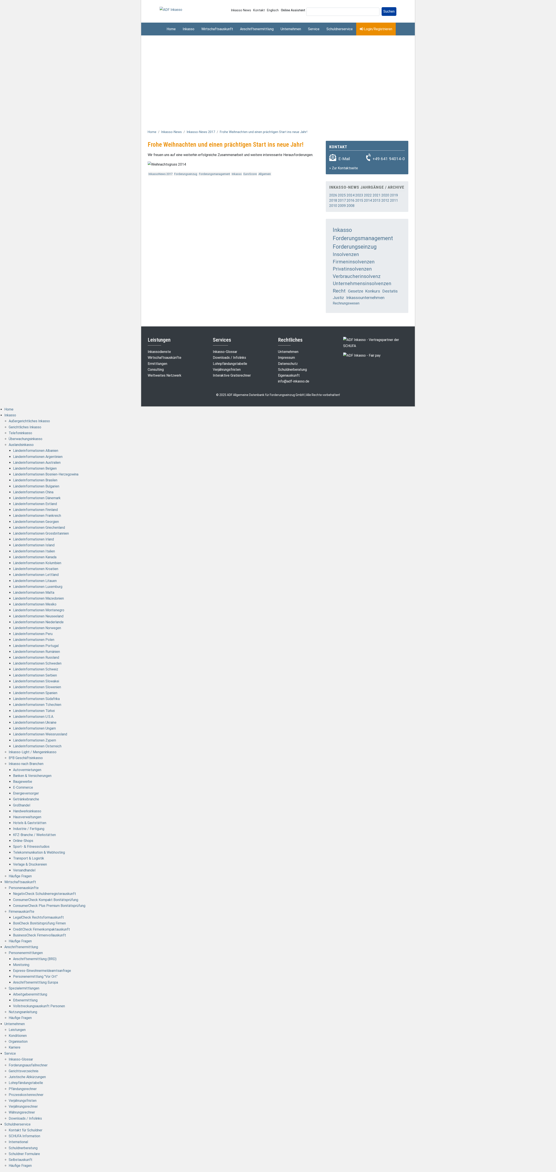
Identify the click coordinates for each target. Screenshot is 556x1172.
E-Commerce (23, 787)
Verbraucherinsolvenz (357, 276)
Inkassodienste (159, 352)
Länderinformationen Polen (33, 640)
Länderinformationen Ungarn (34, 728)
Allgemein (264, 174)
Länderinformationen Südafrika (36, 699)
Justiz (338, 297)
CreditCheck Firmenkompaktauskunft (41, 929)
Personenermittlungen (26, 953)
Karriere (14, 1047)
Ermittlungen (157, 364)
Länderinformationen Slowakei (36, 681)
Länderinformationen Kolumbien (37, 563)
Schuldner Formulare (24, 1154)
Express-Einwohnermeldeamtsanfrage (42, 971)
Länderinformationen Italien (34, 551)
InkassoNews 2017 (160, 174)
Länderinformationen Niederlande (38, 622)
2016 (350, 200)
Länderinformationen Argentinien (38, 457)
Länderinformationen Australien (37, 462)
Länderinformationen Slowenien (37, 687)
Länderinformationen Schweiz (35, 669)
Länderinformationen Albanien (35, 451)
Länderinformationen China (33, 492)
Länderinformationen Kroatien (35, 569)
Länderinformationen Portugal (36, 646)
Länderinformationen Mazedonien (38, 598)
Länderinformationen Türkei (34, 711)
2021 (377, 195)
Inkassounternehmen (365, 297)
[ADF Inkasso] (171, 9)
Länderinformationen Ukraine (34, 722)
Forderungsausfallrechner (28, 1065)
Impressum (286, 358)
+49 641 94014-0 (388, 158)
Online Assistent (293, 10)
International (18, 1142)
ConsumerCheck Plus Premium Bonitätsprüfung (49, 906)
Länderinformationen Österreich (37, 746)
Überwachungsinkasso (25, 439)
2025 (342, 195)
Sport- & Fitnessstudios (31, 847)
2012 (385, 200)
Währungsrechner (22, 1112)
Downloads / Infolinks (229, 358)
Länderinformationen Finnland (35, 510)
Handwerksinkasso (27, 811)
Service (313, 29)
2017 (342, 200)
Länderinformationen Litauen (35, 581)
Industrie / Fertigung (28, 829)
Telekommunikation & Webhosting (39, 852)
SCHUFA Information (24, 1136)
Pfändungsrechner (23, 1089)
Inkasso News (241, 10)
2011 (394, 200)
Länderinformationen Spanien (35, 693)
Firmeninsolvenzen (354, 261)
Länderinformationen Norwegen (37, 628)
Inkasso (188, 29)
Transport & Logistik (28, 858)
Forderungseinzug (185, 174)
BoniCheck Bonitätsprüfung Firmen (39, 923)
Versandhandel (24, 870)
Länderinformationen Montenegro (38, 610)
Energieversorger (26, 793)
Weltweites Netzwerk (164, 375)
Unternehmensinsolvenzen (362, 283)
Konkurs (372, 291)
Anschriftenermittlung (257, 29)
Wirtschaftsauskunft (217, 29)
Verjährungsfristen (227, 369)
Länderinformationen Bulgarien (36, 486)
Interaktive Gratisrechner (232, 375)
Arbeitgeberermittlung (30, 994)
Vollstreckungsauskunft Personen (39, 1006)
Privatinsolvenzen (352, 269)
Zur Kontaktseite (345, 168)
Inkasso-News (171, 132)
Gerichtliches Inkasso (25, 427)
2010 (333, 206)
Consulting (156, 369)
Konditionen (18, 1036)
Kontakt (259, 10)
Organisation (18, 1041)
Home (171, 29)
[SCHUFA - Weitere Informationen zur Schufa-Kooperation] (375, 343)
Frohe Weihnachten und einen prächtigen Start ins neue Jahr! (263, 132)
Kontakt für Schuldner (25, 1130)
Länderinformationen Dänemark (37, 498)
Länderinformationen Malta (33, 592)
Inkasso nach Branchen (26, 764)
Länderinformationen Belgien (35, 468)
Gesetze (355, 291)
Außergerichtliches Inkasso (29, 421)
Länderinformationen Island (34, 545)
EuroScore (250, 174)
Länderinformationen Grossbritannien (41, 533)
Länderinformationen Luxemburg (37, 587)
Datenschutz (288, 364)
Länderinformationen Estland (35, 504)
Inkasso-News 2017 (201, 132)
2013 (377, 200)
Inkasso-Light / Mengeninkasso (32, 752)
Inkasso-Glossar (225, 352)
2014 (368, 200)
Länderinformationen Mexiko (34, 604)
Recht (339, 291)
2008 (350, 206)
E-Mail (344, 158)
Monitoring (21, 965)
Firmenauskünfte (21, 911)
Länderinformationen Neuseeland (38, 616)
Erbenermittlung (25, 1000)
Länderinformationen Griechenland (39, 527)
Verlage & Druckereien (30, 864)
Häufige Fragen (20, 876)
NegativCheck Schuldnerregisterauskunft (44, 894)
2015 (359, 200)
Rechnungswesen (346, 303)
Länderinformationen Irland (33, 539)
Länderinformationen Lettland (36, 575)
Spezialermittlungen (24, 988)
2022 (368, 195)
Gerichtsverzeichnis (23, 1071)
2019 (394, 195)
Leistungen (17, 1030)
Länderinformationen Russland (36, 657)
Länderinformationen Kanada (34, 557)
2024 (350, 195)
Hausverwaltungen (27, 817)
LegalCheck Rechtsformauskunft (38, 917)
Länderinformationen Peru (33, 634)
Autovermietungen (27, 770)
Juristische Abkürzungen (27, 1077)
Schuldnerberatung (292, 369)
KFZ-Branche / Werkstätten (34, 835)
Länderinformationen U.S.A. (33, 717)
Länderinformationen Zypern (34, 740)
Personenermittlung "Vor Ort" (35, 976)
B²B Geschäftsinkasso (26, 758)
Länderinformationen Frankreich (37, 516)
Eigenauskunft (289, 375)
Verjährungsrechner (23, 1106)
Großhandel (21, 805)
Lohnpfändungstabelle (230, 364)
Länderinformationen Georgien (36, 522)
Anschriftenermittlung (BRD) (34, 959)
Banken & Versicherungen (32, 776)
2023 (359, 195)
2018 (333, 200)
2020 (385, 195)
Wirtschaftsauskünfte (164, 358)
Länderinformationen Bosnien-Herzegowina (45, 474)
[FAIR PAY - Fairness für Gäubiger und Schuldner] (362, 355)
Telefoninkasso (20, 433)
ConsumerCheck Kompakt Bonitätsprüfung (45, 900)
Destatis (390, 291)
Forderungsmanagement (214, 174)
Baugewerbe (22, 782)
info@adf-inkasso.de (293, 381)
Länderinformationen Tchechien (37, 705)
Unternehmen (291, 29)
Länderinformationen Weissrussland (40, 734)
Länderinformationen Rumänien (36, 652)
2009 (342, 206)
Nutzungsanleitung (23, 1012)
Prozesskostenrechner (26, 1095)
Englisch (273, 10)
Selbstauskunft (20, 1160)
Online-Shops (23, 841)
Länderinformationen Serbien (35, 675)
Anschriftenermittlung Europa (35, 982)
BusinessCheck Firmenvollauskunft (39, 935)
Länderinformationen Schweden (37, 663)
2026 (333, 195)
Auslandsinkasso (21, 445)
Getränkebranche (26, 799)
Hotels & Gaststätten (29, 823)
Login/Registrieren (377, 29)
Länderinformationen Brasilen (35, 480)
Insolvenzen (346, 254)
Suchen (389, 11)
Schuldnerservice (339, 29)
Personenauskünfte (24, 888)
